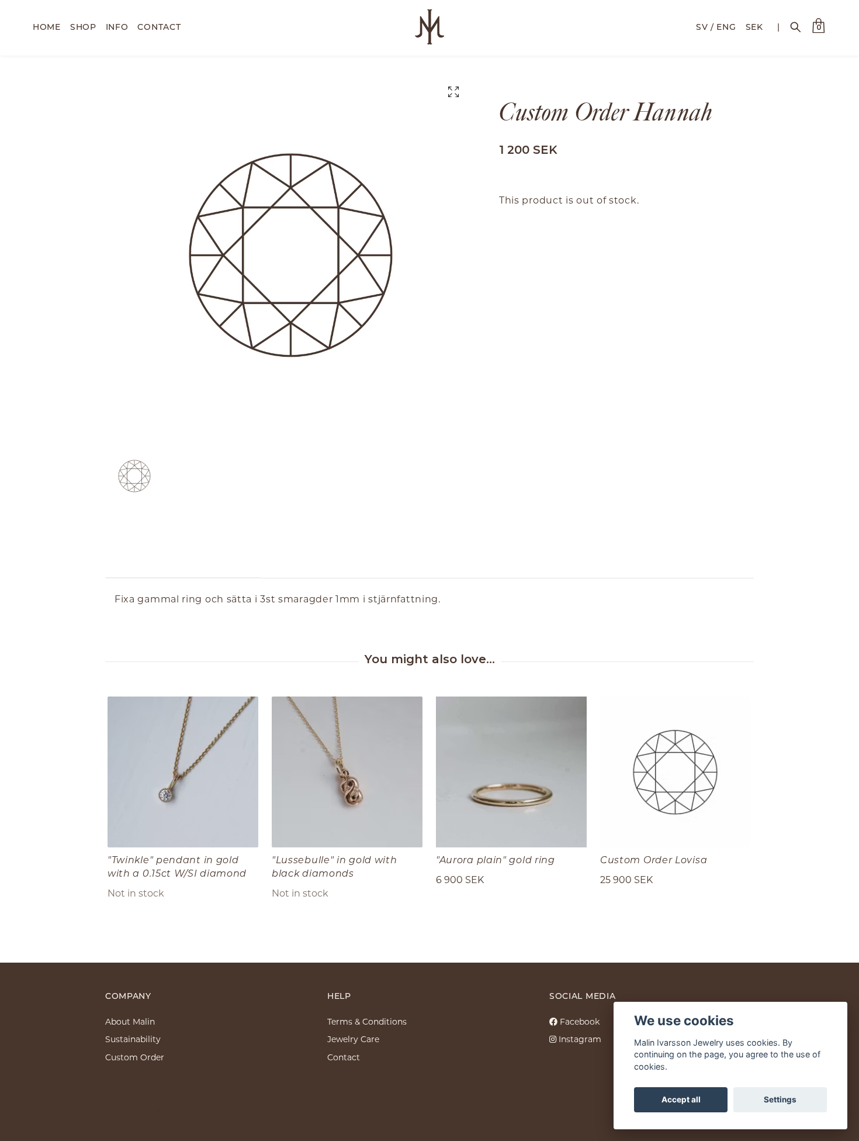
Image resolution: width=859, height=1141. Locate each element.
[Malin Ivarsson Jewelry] (430, 27)
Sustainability (133, 1039)
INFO (117, 26)
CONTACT (159, 26)
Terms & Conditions (367, 1021)
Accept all (681, 1099)
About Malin (130, 1021)
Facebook (578, 1021)
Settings (780, 1099)
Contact (343, 1057)
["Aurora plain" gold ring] (511, 772)
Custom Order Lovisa (653, 859)
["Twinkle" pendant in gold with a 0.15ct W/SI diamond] (183, 772)
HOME (47, 26)
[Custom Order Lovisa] (675, 772)
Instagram (578, 1039)
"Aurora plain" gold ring (495, 859)
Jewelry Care (353, 1039)
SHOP (83, 26)
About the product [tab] (183, 560)
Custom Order (134, 1057)
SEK (754, 26)
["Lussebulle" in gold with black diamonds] (347, 772)
